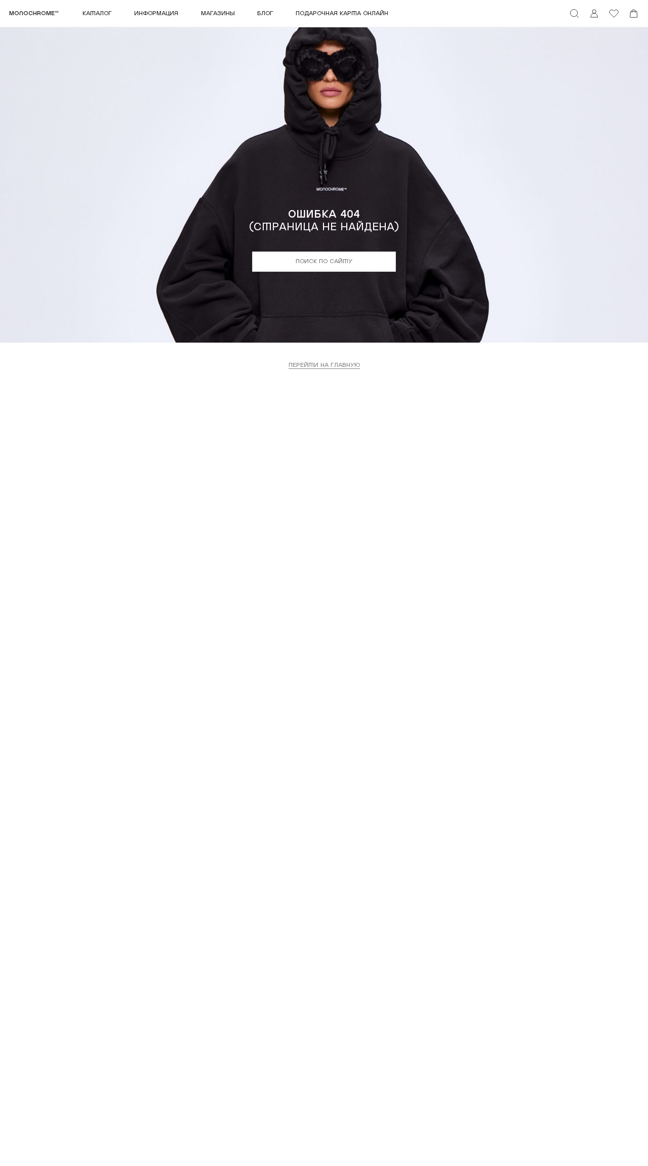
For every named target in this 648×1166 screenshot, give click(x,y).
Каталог (97, 13)
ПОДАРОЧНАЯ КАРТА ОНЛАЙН (342, 13)
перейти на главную (324, 365)
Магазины (218, 13)
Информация (156, 13)
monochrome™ (34, 13)
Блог (265, 13)
